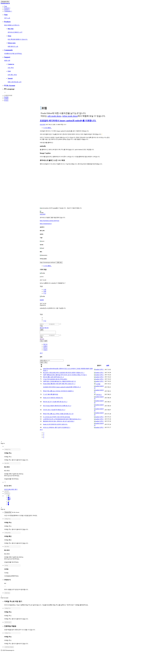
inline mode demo (70, 116)
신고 (44, 293)
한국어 (6, 100)
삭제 (44, 291)
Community (7, 11)
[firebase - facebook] (9, 497)
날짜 (107, 365)
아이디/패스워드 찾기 (10, 489)
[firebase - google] (8, 496)
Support (6, 9)
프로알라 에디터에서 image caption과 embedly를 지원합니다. (68, 120)
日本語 (6, 98)
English (6, 97)
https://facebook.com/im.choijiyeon (49, 220)
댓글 (41, 286)
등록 (42, 329)
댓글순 (45, 350)
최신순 (45, 344)
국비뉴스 (99, 394)
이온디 (101, 369)
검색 (42, 362)
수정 (44, 289)
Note (5, 6)
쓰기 (41, 353)
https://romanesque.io (46, 223)
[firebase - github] (8, 501)
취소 (42, 341)
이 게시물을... (47, 128)
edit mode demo (54, 116)
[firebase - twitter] (9, 499)
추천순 (45, 348)
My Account (10, 85)
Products (6, 8)
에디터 (42, 327)
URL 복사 (59, 262)
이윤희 (98, 384)
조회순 (45, 346)
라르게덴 (42, 124)
